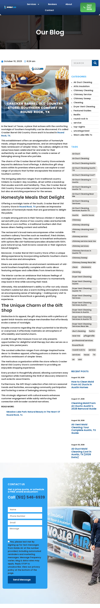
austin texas (88, 215)
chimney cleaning (80, 224)
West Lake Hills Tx (83, 134)
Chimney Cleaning (83, 90)
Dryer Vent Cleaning (84, 106)
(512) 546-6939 (30, 497)
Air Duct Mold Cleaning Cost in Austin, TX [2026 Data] (81, 453)
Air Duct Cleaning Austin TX (83, 169)
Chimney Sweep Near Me (84, 262)
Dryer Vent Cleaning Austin (81, 282)
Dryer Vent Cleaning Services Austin (81, 303)
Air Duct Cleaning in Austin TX (81, 188)
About (68, 4)
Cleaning (78, 102)
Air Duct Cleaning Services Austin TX (81, 209)
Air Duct (76, 153)
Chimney (76, 220)
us (73, 359)
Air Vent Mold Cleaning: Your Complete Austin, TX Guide (83, 429)
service (77, 122)
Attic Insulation (82, 86)
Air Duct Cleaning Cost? (83, 175)
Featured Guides (82, 110)
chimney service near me (84, 241)
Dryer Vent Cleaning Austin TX (81, 289)
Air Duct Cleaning (83, 82)
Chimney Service (83, 94)
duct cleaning (79, 331)
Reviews (52, 4)
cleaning (76, 272)
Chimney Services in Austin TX (81, 251)
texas (86, 354)
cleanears (86, 267)
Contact (49, 10)
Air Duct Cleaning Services (80, 202)
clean (75, 267)
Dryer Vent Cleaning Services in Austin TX (82, 318)
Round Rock (77, 345)
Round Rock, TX (27, 206)
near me (76, 335)
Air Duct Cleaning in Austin (81, 180)
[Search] (95, 63)
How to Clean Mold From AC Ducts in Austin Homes (82, 384)
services (76, 354)
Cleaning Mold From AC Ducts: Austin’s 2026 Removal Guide (83, 405)
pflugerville (89, 335)
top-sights (79, 126)
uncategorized (81, 130)
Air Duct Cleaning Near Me (83, 195)
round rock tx (81, 118)
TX (94, 354)
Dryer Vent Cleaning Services (81, 296)
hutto (92, 331)
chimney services (80, 246)
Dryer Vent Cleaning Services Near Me (81, 325)
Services (31, 4)
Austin (75, 215)
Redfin (77, 114)
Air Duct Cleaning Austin (83, 163)
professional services (82, 340)
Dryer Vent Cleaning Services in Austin (81, 311)
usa (80, 359)
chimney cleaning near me (83, 230)
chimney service (80, 236)
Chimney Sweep (82, 98)
